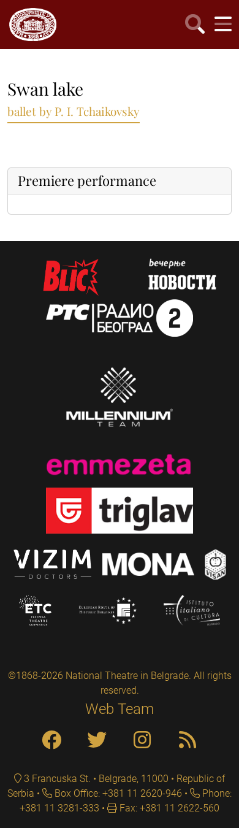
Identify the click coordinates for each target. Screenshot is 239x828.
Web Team (119, 709)
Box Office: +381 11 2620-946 (117, 793)
